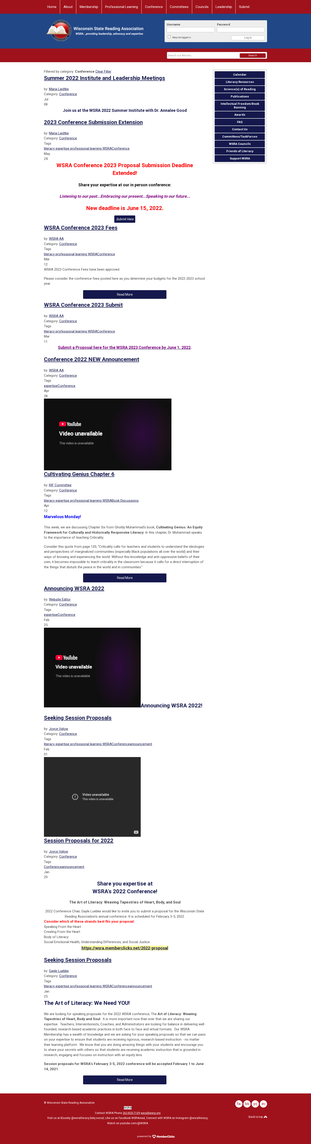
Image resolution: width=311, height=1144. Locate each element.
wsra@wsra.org (151, 1113)
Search (252, 55)
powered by (144, 1136)
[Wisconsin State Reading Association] (94, 31)
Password (223, 24)
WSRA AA (56, 239)
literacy (49, 148)
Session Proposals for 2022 (78, 840)
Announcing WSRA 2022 (74, 588)
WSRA (107, 148)
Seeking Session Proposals (78, 718)
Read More (125, 294)
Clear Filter (103, 71)
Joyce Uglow (58, 729)
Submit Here (124, 219)
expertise (62, 148)
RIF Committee (60, 485)
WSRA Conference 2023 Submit (83, 305)
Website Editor (60, 599)
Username (173, 24)
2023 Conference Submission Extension (93, 122)
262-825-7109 (131, 1113)
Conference (68, 94)
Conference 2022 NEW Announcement (91, 359)
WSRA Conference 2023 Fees (80, 228)
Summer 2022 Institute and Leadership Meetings (104, 78)
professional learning (85, 148)
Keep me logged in (181, 37)
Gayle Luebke (59, 971)
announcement (141, 744)
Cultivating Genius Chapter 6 (79, 474)
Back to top (256, 1116)
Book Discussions (125, 501)
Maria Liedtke (59, 89)
